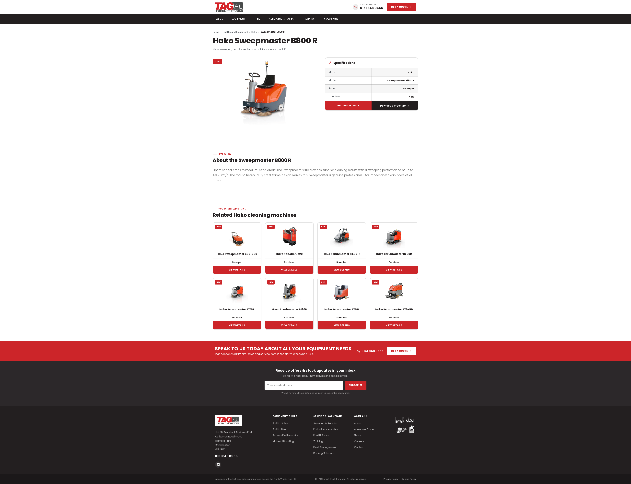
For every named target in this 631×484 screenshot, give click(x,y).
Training (309, 18)
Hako (254, 32)
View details (237, 269)
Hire (257, 18)
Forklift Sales (280, 423)
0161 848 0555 (372, 351)
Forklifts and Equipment (235, 32)
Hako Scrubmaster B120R (289, 309)
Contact (359, 447)
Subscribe (355, 385)
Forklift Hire (279, 429)
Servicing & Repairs (325, 423)
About (220, 18)
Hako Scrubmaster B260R (394, 254)
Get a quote (399, 7)
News (357, 435)
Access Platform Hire (285, 435)
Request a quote (348, 105)
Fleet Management (325, 447)
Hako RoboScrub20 (289, 254)
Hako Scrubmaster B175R (237, 309)
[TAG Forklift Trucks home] (229, 7)
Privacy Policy (391, 479)
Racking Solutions (324, 453)
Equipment (238, 18)
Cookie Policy (408, 479)
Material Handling (283, 441)
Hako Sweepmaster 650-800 (237, 254)
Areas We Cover (364, 429)
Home (216, 32)
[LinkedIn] (218, 464)
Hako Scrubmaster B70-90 (394, 309)
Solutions (331, 18)
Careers (359, 441)
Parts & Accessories (325, 429)
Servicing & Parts (281, 18)
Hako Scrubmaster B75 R (341, 309)
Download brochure (393, 105)
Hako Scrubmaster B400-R (342, 254)
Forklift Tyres (321, 435)
